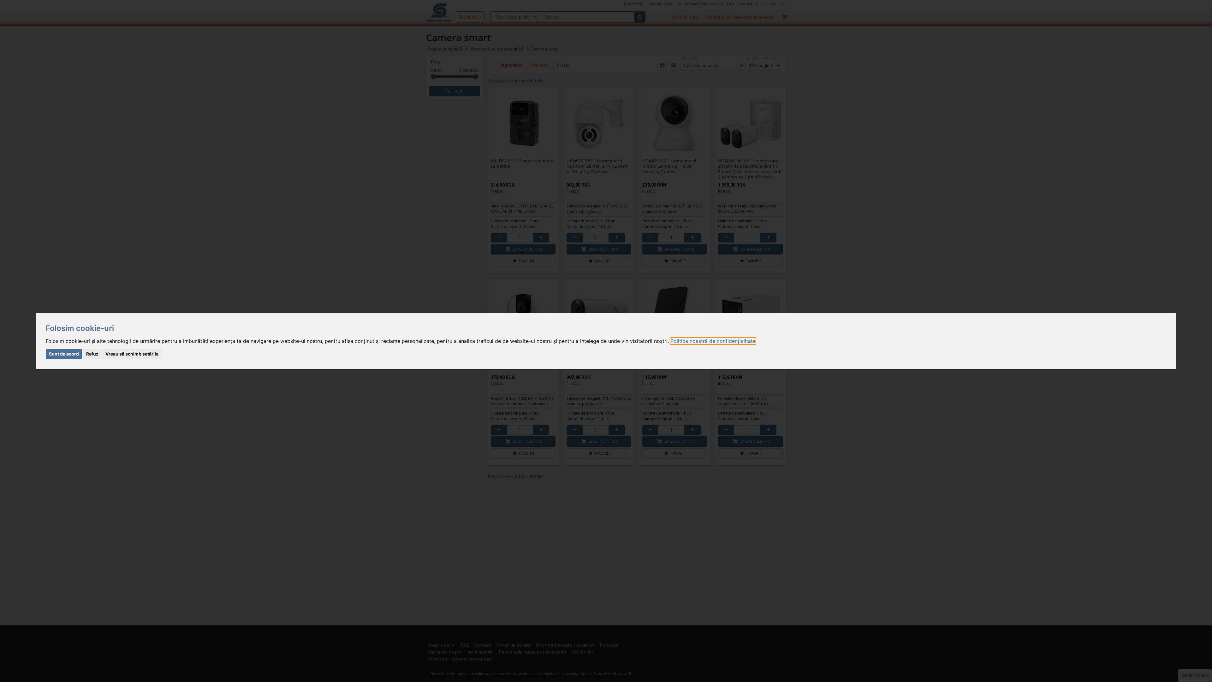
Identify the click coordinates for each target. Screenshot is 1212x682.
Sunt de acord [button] (64, 353)
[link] (713, 341)
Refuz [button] (92, 353)
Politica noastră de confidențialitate (713, 341)
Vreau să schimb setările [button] (131, 353)
